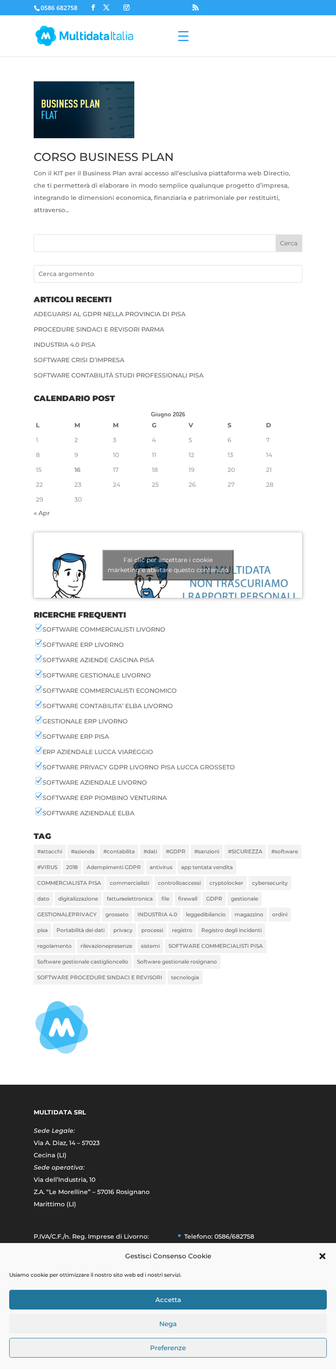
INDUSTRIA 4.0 (157, 914)
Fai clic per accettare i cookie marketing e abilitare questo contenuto (168, 565)
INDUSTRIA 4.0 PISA (64, 345)
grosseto (117, 914)
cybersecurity (270, 883)
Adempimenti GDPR (114, 867)
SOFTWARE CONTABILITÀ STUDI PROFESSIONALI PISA (118, 375)
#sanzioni (206, 851)
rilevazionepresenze (106, 946)
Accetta (168, 1300)
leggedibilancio (206, 914)
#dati (150, 851)
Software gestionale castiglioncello (82, 961)
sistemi (150, 946)
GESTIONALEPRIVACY (67, 914)
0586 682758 (59, 7)
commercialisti (129, 883)
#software (284, 851)
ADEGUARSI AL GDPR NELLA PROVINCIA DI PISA (110, 314)
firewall (187, 898)
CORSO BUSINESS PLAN (104, 157)
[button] (322, 1256)
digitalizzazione (78, 898)
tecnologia (185, 977)
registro (182, 930)
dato (43, 898)
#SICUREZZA (245, 851)
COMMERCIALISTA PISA (69, 883)
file (165, 898)
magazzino (248, 914)
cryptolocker (226, 883)
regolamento (54, 946)
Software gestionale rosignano (177, 961)
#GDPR (176, 851)
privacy (123, 930)
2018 (72, 867)
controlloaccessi (179, 883)
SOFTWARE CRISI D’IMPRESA (79, 360)
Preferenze (168, 1348)
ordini (279, 914)
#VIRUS (47, 867)
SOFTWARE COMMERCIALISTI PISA (215, 946)
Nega (168, 1324)
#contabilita (119, 851)
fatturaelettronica (130, 898)
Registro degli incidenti (231, 930)
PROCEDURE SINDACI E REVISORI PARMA (99, 329)
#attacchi (49, 851)
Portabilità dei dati (80, 930)
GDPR (214, 898)
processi (152, 930)
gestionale (244, 898)
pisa (42, 930)
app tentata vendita (207, 867)
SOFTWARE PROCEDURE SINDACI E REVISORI (99, 977)
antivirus (161, 867)
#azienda (82, 851)
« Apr (42, 513)
